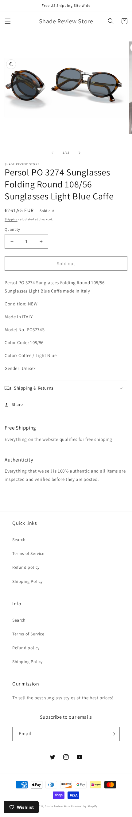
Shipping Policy (27, 581)
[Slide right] (79, 152)
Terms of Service (28, 553)
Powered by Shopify (84, 806)
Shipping (11, 219)
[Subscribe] (112, 734)
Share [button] (17, 404)
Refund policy (26, 567)
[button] (7, 21)
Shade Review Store (58, 806)
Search (19, 539)
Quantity (12, 229)
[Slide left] (52, 152)
